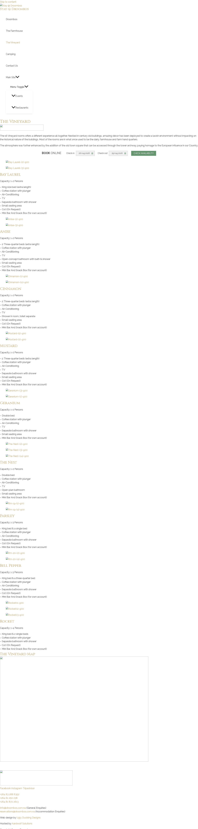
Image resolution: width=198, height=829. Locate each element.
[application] (17, 77)
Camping (11, 54)
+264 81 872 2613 (9, 801)
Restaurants (21, 107)
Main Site (11, 77)
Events (19, 96)
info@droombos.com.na (13, 807)
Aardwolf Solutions (22, 823)
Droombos (11, 19)
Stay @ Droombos (14, 9)
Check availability (144, 153)
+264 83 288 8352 (9, 794)
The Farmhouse (14, 30)
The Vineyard (13, 42)
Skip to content (8, 1)
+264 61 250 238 (9, 798)
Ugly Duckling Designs (29, 817)
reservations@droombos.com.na (17, 811)
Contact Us (12, 65)
